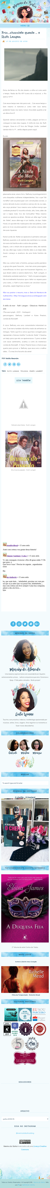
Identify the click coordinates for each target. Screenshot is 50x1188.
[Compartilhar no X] (10, 364)
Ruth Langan (13, 371)
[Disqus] (24, 508)
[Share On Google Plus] (19, 364)
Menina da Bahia (39, 1182)
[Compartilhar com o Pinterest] (14, 364)
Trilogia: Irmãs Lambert (31, 371)
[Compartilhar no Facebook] (5, 364)
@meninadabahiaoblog (25, 1133)
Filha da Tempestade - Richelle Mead (26, 995)
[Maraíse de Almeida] (25, 671)
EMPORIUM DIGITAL (28, 1185)
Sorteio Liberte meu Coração (26, 962)
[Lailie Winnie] (25, 716)
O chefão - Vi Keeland (25, 797)
